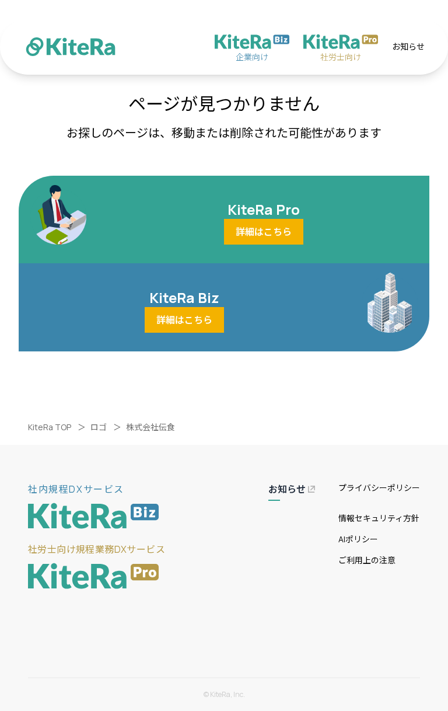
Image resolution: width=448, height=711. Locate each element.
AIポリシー (358, 539)
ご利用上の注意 (367, 560)
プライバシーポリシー (379, 487)
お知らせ (408, 46)
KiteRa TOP (49, 427)
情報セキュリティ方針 (378, 518)
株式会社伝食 (150, 427)
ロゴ (98, 427)
